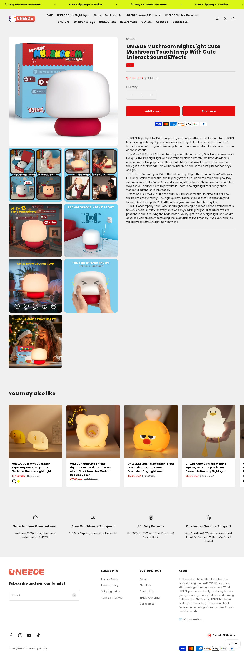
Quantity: (132, 87)
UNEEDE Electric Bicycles (181, 15)
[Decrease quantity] (131, 95)
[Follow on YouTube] (29, 635)
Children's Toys (84, 22)
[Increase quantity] (152, 95)
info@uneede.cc (193, 619)
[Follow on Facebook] (11, 635)
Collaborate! (147, 603)
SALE (50, 15)
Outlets (146, 22)
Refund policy (109, 585)
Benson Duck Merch (107, 15)
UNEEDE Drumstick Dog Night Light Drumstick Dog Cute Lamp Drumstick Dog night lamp (151, 467)
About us (162, 22)
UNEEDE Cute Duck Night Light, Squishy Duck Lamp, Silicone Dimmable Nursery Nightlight (206, 467)
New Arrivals (128, 22)
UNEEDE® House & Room (141, 15)
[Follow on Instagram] (20, 635)
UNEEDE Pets (107, 22)
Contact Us (180, 22)
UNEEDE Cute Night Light (73, 15)
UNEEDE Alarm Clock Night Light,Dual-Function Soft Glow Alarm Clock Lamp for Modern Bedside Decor (90, 469)
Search (144, 579)
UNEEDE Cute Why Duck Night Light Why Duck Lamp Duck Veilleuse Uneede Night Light (32, 467)
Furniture (62, 22)
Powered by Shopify (36, 648)
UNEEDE (130, 39)
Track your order (150, 597)
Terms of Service (112, 597)
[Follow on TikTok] (38, 635)
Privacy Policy (109, 579)
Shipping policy (110, 591)
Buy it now (209, 111)
